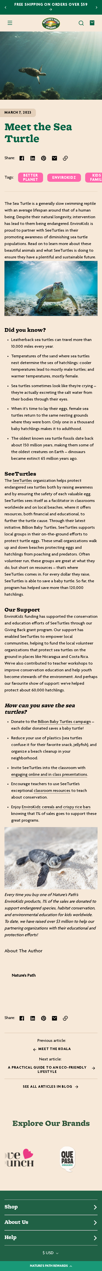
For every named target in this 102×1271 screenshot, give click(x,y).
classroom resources (52, 791)
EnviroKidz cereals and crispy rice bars (56, 807)
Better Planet (30, 178)
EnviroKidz (64, 178)
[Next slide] (96, 7)
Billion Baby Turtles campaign (64, 722)
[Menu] (9, 23)
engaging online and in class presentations (49, 775)
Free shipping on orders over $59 (51, 5)
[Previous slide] (5, 7)
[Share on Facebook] (21, 158)
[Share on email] (54, 158)
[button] (81, 23)
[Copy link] (65, 158)
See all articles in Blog (48, 1087)
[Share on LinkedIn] (32, 158)
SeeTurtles (22, 481)
